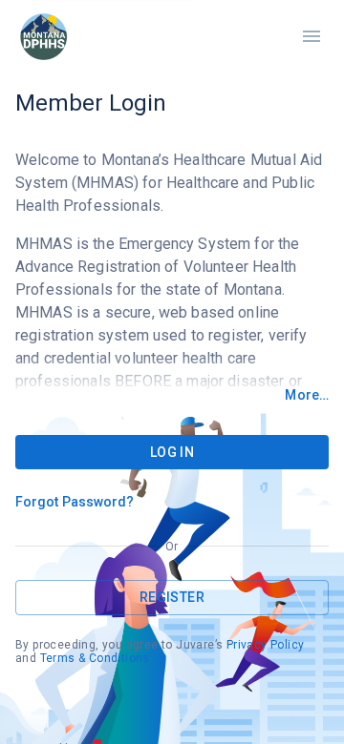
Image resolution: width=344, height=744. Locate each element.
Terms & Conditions (95, 658)
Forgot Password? (75, 501)
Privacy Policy (265, 644)
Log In (172, 452)
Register (172, 597)
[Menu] (311, 36)
